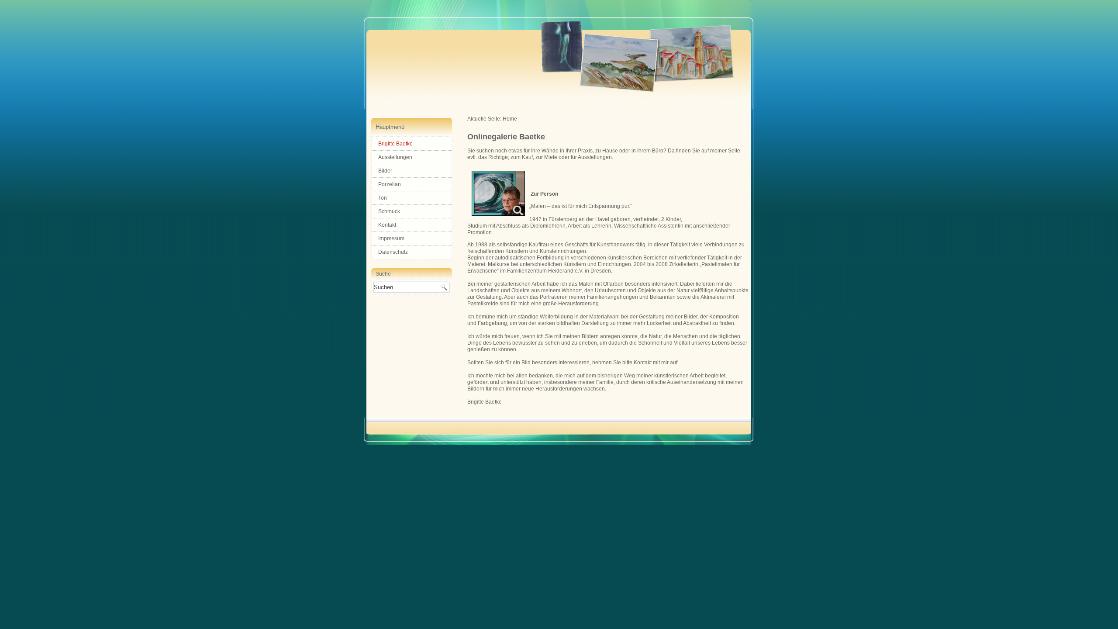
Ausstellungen (395, 157)
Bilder (385, 171)
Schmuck (389, 211)
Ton (382, 198)
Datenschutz (393, 252)
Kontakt (387, 225)
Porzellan (389, 184)
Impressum (391, 238)
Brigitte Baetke (395, 144)
